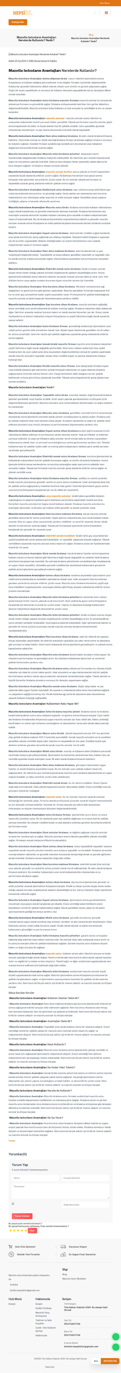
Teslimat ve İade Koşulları (43, 1322)
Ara (96, 1361)
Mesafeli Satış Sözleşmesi (42, 1314)
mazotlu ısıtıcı (54, 796)
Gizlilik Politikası (43, 1308)
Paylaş (12, 1141)
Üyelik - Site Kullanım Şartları (45, 1329)
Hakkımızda (41, 1335)
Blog (91, 35)
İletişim (12, 1304)
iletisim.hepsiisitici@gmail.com (25, 1290)
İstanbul (14, 1284)
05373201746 (110, 1361)
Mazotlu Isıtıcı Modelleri (74, 1278)
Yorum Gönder (22, 1216)
